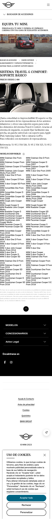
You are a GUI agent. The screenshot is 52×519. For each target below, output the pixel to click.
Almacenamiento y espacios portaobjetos (16, 63)
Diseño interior (27, 60)
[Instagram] (11, 362)
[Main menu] (48, 5)
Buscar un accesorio (8, 60)
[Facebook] (5, 362)
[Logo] (26, 437)
